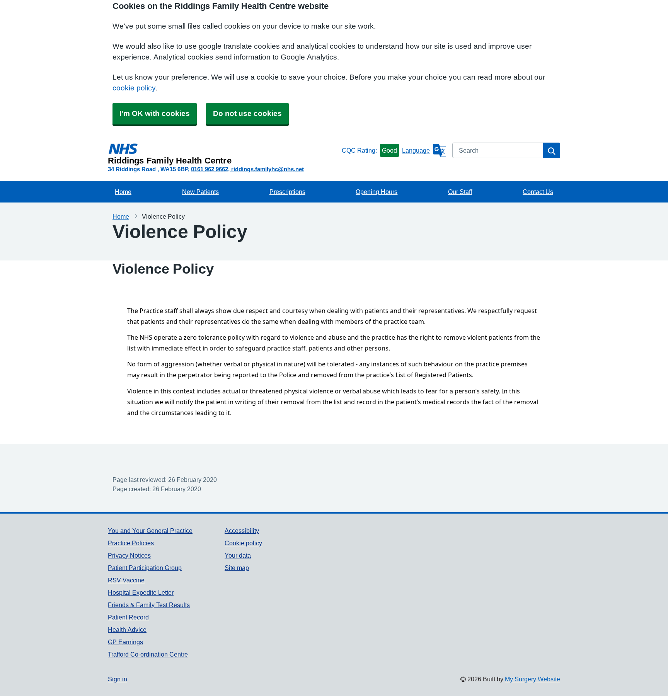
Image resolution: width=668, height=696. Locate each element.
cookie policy (133, 88)
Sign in (117, 679)
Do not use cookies (247, 113)
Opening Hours (376, 192)
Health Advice (127, 629)
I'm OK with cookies (154, 113)
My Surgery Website (532, 679)
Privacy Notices (129, 555)
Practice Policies (131, 543)
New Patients (200, 192)
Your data (238, 555)
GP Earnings (125, 642)
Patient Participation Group (145, 568)
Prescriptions (287, 192)
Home (123, 192)
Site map (237, 568)
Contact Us (538, 192)
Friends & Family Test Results (149, 605)
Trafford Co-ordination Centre (148, 654)
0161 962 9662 (209, 169)
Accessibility (242, 531)
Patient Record (128, 617)
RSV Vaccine (126, 580)
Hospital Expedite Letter (141, 592)
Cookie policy (243, 543)
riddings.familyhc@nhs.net (267, 169)
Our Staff (460, 192)
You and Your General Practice (150, 531)
